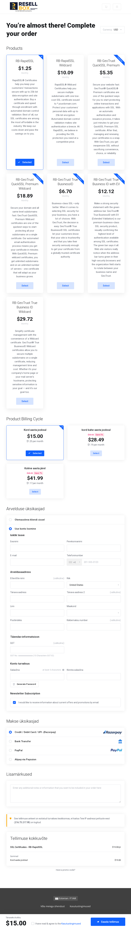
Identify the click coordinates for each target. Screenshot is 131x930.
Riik (68, 578)
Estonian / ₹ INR (67, 898)
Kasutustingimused (71, 923)
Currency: (110, 29)
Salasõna (15, 670)
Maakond (71, 606)
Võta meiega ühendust (53, 906)
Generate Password (26, 684)
